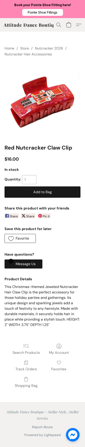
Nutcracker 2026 (49, 48)
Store (24, 48)
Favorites (58, 369)
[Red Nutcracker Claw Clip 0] (42, 99)
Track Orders (26, 369)
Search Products (26, 352)
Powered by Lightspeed (42, 435)
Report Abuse (42, 427)
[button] (42, 12)
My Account (59, 352)
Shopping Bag (26, 385)
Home (9, 48)
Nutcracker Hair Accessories (28, 54)
